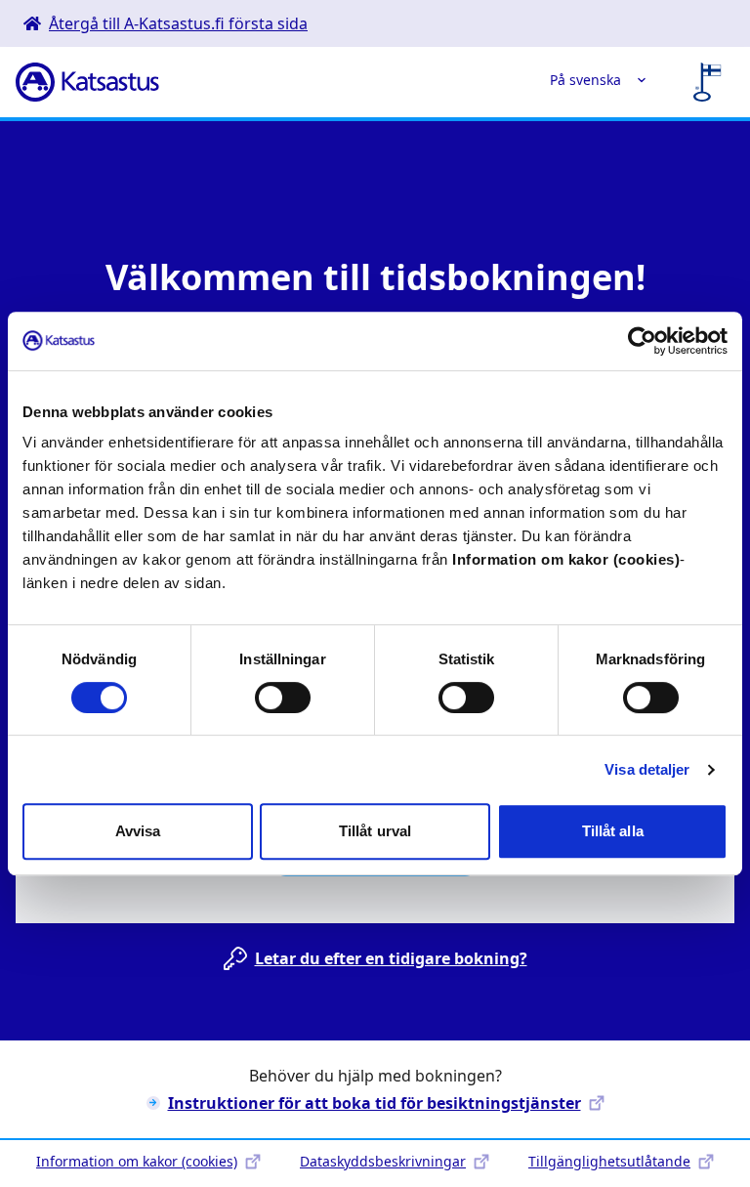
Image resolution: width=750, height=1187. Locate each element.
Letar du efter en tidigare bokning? (391, 958)
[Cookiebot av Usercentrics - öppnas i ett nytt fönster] (642, 341)
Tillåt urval (375, 831)
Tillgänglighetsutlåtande (609, 1161)
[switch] (283, 697)
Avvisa (138, 831)
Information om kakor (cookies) (136, 1161)
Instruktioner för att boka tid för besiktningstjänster (374, 1103)
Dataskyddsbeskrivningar (383, 1161)
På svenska (585, 79)
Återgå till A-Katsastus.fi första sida (178, 23)
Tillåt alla (613, 831)
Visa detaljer (646, 769)
